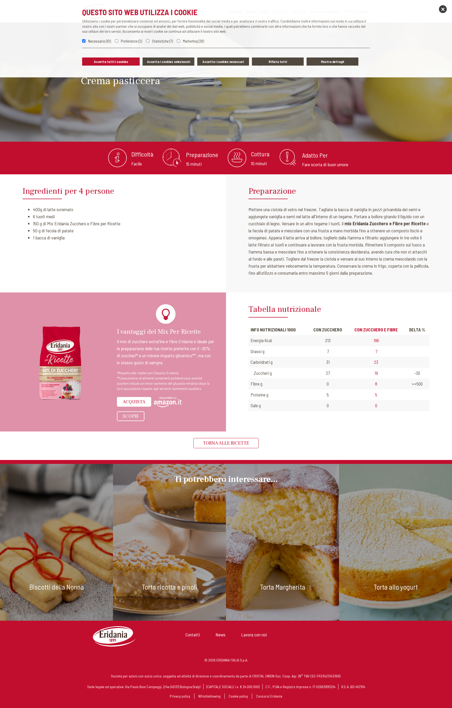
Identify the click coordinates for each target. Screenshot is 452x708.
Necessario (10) (99, 41)
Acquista (134, 402)
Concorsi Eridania (269, 696)
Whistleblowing (209, 696)
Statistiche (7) (162, 41)
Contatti (192, 634)
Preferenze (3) (131, 41)
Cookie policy (238, 696)
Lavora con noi (254, 634)
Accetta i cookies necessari (223, 62)
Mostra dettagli (332, 62)
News (220, 634)
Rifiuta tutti (278, 62)
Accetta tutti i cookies (111, 62)
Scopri (131, 416)
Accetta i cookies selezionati (168, 62)
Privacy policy (180, 696)
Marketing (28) (193, 41)
